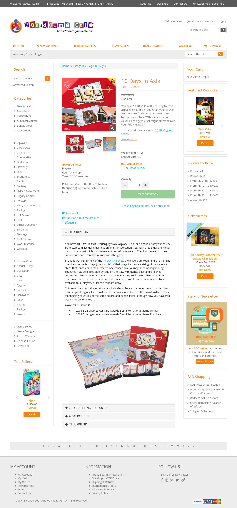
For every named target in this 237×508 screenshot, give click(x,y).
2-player (21, 143)
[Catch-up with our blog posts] (172, 480)
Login (35, 3)
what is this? (137, 168)
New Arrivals (24, 106)
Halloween (23, 295)
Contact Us (180, 3)
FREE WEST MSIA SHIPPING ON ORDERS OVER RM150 (80, 3)
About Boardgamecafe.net (107, 474)
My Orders (24, 482)
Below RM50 (198, 176)
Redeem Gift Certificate (204, 398)
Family (21, 181)
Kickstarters (24, 116)
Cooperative (24, 157)
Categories (79, 66)
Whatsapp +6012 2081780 (208, 3)
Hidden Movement (28, 191)
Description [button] (78, 232)
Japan (20, 299)
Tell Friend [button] (77, 424)
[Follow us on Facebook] (162, 480)
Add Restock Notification (205, 384)
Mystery (21, 200)
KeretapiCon (24, 261)
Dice (19, 171)
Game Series (24, 326)
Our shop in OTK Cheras (106, 478)
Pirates (21, 304)
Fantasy (21, 186)
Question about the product (82, 218)
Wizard (21, 314)
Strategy (22, 234)
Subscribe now (205, 361)
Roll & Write (24, 215)
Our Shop (162, 3)
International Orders (104, 485)
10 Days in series (113, 260)
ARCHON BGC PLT (52, 500)
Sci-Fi (20, 220)
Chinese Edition (26, 341)
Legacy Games (26, 196)
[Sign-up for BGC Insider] (183, 480)
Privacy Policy (100, 493)
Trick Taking (24, 239)
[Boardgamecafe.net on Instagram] (167, 480)
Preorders (23, 111)
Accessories (24, 130)
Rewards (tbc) (26, 485)
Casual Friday (25, 266)
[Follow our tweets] (178, 480)
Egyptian (22, 285)
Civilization (23, 271)
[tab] (118, 231)
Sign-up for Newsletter (174, 474)
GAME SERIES (120, 46)
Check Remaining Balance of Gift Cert (205, 404)
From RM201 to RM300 (204, 190)
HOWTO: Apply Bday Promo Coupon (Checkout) (207, 391)
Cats (19, 275)
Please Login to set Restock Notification (145, 206)
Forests (21, 290)
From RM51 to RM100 (203, 181)
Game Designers (27, 331)
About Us (145, 3)
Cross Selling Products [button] (88, 408)
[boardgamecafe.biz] (62, 26)
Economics (23, 176)
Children (21, 152)
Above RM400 (198, 200)
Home (65, 66)
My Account (194, 21)
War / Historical (26, 244)
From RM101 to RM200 (204, 185)
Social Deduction (27, 224)
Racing (21, 210)
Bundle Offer (24, 125)
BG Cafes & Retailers (104, 489)
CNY (19, 280)
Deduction (23, 162)
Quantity (126, 179)
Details (32, 414)
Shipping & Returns (201, 411)
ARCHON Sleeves (27, 121)
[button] (16, 395)
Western (22, 248)
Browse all (23, 345)
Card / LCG (23, 147)
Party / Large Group (29, 205)
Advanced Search (23, 85)
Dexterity (22, 167)
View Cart (210, 21)
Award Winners (26, 336)
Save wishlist (73, 213)
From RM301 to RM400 (204, 195)
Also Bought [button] (79, 416)
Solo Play (22, 229)
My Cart (22, 478)
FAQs (21, 489)
